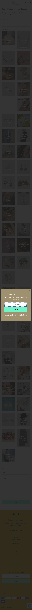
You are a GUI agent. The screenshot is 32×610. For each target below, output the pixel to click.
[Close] (29, 291)
